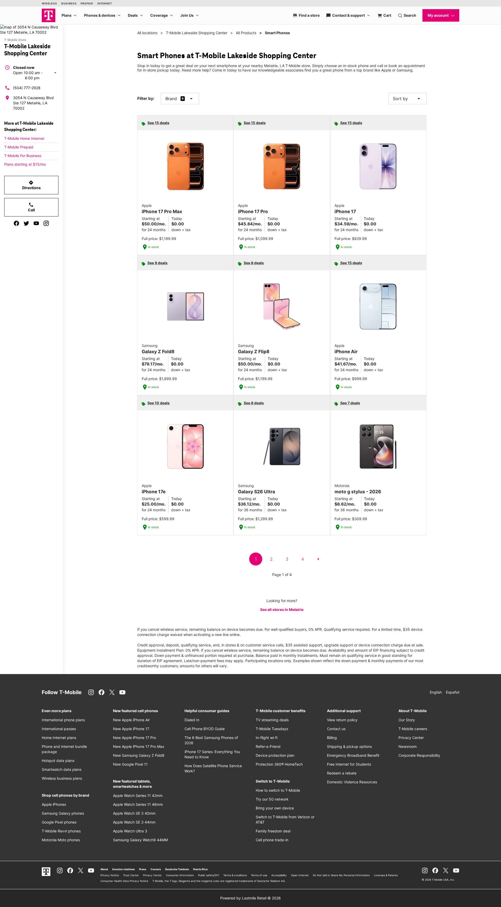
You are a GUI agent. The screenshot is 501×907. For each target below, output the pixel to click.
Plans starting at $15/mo (25, 164)
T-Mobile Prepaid (18, 147)
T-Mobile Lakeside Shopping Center (196, 33)
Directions (31, 185)
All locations (147, 33)
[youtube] (36, 223)
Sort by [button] (407, 98)
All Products (246, 33)
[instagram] (46, 223)
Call (31, 207)
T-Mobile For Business (22, 155)
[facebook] (16, 223)
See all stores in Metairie (281, 609)
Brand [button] (171, 98)
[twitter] (26, 223)
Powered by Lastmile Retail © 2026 (250, 898)
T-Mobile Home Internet (24, 138)
